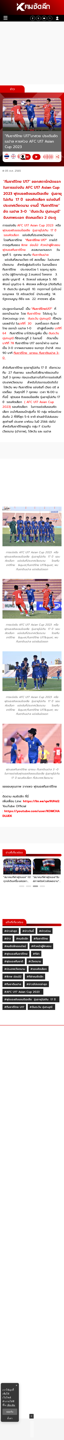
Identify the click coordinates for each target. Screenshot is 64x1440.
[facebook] (32, 18)
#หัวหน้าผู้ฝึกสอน (41, 946)
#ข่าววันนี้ (28, 931)
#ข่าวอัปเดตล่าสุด (36, 984)
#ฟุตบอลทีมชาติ (13, 961)
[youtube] (44, 18)
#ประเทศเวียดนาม (14, 969)
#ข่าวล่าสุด (10, 931)
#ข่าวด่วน (45, 931)
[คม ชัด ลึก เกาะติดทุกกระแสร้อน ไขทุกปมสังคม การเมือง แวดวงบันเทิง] (32, 7)
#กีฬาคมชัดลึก (35, 977)
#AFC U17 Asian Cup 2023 (23, 992)
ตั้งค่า (10, 1418)
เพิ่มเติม (11, 1405)
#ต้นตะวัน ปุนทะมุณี (41, 1007)
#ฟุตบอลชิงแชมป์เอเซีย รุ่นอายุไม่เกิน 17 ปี (31, 999)
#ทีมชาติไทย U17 (14, 1007)
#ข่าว (7, 939)
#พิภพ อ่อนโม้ (12, 977)
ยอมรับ (9, 1411)
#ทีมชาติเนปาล (12, 984)
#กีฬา (36, 954)
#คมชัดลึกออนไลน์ (15, 946)
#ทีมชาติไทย (40, 939)
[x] (38, 18)
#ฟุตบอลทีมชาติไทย (16, 954)
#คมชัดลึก (22, 939)
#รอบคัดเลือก (38, 969)
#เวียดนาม (34, 961)
